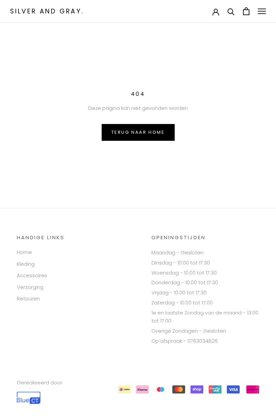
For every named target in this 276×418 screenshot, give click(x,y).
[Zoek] (231, 11)
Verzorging (30, 287)
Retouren (28, 298)
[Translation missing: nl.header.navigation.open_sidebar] (262, 11)
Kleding (26, 263)
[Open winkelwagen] (246, 11)
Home (24, 252)
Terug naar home (138, 132)
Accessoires (32, 275)
